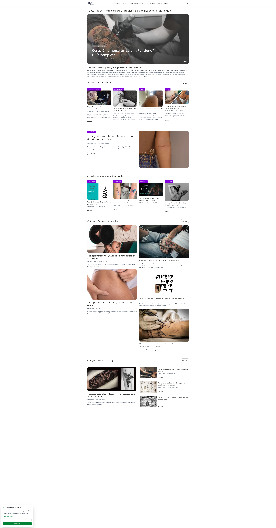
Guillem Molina (142, 113)
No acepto (17, 520)
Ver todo (184, 83)
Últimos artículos (117, 3)
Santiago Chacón (169, 110)
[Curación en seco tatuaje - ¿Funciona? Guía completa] (138, 39)
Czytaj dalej (92, 153)
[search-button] (183, 3)
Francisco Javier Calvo (97, 58)
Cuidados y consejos (128, 3)
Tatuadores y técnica (162, 3)
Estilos (143, 3)
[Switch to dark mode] (187, 3)
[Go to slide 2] (184, 61)
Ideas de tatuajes (151, 3)
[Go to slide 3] (186, 61)
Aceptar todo (17, 523)
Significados (137, 3)
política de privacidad (8, 516)
